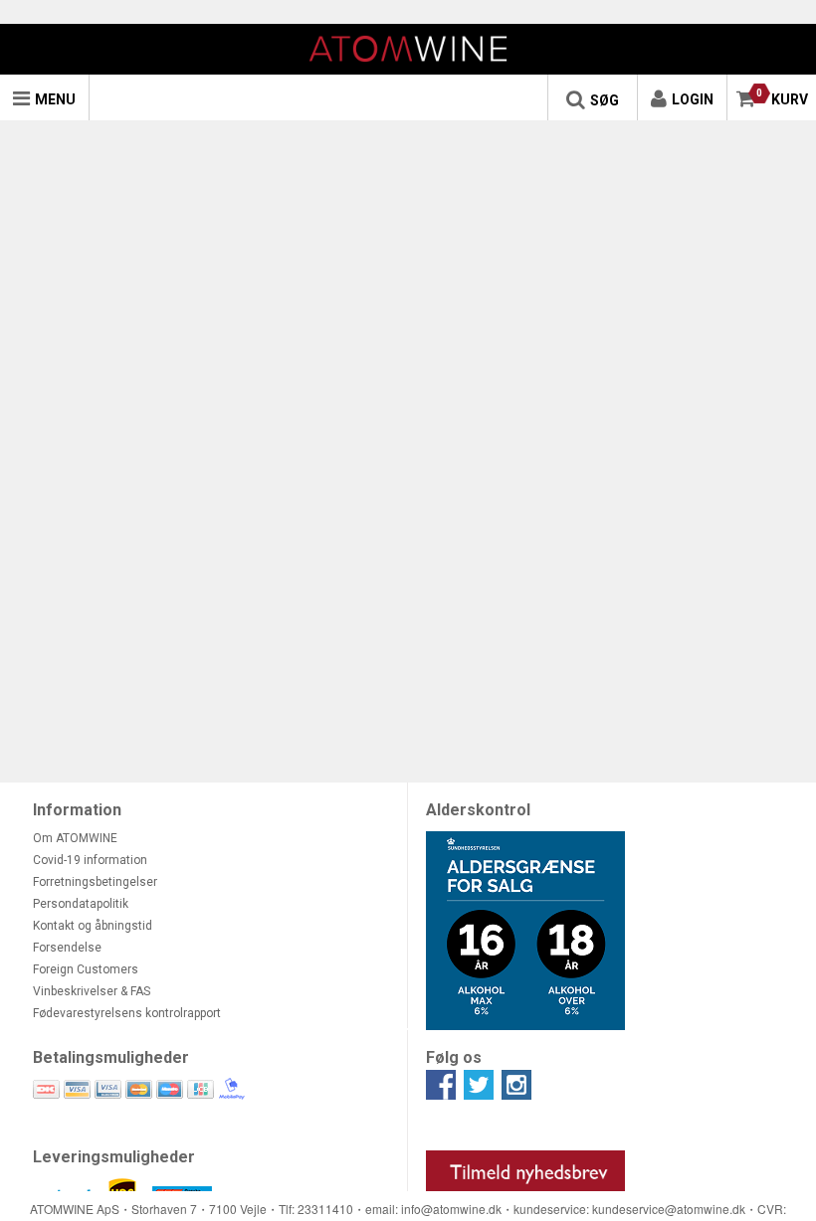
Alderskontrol (478, 809)
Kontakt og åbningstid (92, 926)
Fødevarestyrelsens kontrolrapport (127, 1013)
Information (77, 809)
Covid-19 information (90, 860)
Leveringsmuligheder (114, 1156)
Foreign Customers (85, 969)
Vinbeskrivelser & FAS (91, 991)
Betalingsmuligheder (111, 1057)
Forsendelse (67, 948)
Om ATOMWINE (75, 838)
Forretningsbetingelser (95, 882)
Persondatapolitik (80, 904)
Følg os (454, 1057)
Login (693, 99)
